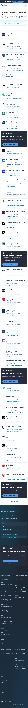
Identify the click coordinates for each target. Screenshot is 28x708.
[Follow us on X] (13, 705)
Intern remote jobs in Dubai (20, 660)
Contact (2, 682)
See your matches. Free (17, 1)
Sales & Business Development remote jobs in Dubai (7, 581)
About (2, 676)
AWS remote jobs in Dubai (20, 587)
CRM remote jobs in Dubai (20, 591)
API (1, 686)
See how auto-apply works (10, 144)
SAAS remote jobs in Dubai (20, 579)
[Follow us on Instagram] (18, 705)
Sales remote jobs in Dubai (20, 589)
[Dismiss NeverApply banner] (27, 1)
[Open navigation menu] (26, 5)
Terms (2, 692)
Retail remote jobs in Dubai (6, 621)
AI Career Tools (4, 680)
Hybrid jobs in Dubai (19, 666)
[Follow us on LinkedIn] (16, 705)
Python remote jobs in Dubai (21, 575)
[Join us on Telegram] (23, 705)
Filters (4, 27)
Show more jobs (14, 501)
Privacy (2, 694)
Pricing (2, 684)
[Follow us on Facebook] (20, 705)
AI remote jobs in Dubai (19, 577)
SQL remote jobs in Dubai (20, 581)
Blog (2, 678)
